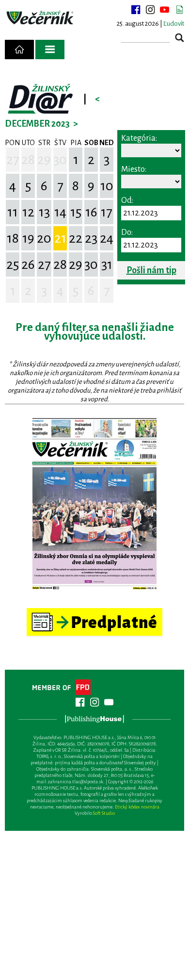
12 (28, 212)
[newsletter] (179, 10)
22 (75, 238)
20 (44, 238)
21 (60, 238)
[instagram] (150, 10)
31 (106, 264)
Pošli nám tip (151, 270)
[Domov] (19, 49)
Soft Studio (104, 813)
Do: (127, 232)
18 (13, 238)
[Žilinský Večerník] (41, 18)
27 (12, 159)
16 (91, 212)
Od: (127, 200)
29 (44, 159)
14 (60, 212)
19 (28, 238)
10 (106, 186)
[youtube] (165, 10)
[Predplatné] (94, 612)
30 (60, 159)
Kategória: (139, 138)
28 (28, 159)
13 (44, 212)
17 (106, 212)
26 (28, 264)
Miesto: (133, 169)
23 (91, 238)
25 (12, 264)
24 (106, 238)
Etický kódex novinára (137, 806)
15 (75, 212)
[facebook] (136, 10)
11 (12, 212)
